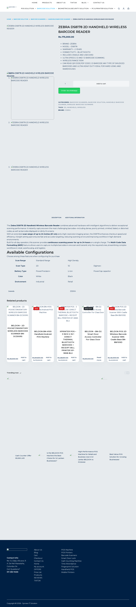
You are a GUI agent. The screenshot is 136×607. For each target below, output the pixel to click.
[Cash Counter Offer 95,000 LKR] (10, 457)
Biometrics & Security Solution (73, 8)
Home (36, 564)
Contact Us (38, 561)
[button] (93, 91)
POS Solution (27, 8)
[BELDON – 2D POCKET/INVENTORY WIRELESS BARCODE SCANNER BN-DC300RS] (18, 313)
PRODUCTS (47, 3)
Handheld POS (67, 569)
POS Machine (67, 550)
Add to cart (101, 84)
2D (65, 107)
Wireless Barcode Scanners (80, 104)
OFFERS (37, 569)
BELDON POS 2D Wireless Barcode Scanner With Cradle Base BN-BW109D (118, 336)
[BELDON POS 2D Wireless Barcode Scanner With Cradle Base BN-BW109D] (118, 316)
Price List (38, 572)
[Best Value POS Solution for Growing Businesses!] (104, 457)
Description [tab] (56, 217)
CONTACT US (98, 3)
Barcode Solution (46, 8)
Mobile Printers (67, 572)
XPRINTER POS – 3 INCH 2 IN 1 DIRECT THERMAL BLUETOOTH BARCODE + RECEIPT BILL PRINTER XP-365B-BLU (68, 342)
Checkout (38, 558)
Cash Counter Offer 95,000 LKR (23, 457)
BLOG (84, 3)
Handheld (71, 107)
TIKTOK (73, 3)
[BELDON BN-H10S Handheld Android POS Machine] (43, 316)
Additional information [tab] (74, 217)
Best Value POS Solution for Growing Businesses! (118, 457)
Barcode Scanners (78, 102)
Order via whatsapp (69, 91)
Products (38, 575)
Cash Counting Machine (71, 561)
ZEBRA (68, 110)
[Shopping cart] (128, 8)
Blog (36, 553)
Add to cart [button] (23, 358)
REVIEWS (38, 578)
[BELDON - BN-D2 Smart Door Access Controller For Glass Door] (93, 316)
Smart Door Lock (68, 558)
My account (39, 567)
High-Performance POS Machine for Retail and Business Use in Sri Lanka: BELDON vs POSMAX (88, 457)
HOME (34, 3)
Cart (36, 555)
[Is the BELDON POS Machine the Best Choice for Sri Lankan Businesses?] (41, 457)
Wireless (81, 107)
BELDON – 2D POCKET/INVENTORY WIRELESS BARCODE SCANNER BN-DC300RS (18, 331)
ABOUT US (61, 3)
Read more (99, 358)
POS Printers (66, 553)
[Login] (123, 8)
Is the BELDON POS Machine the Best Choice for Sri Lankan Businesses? (55, 457)
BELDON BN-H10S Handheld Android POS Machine (43, 334)
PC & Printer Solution (102, 8)
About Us (38, 550)
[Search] (119, 8)
